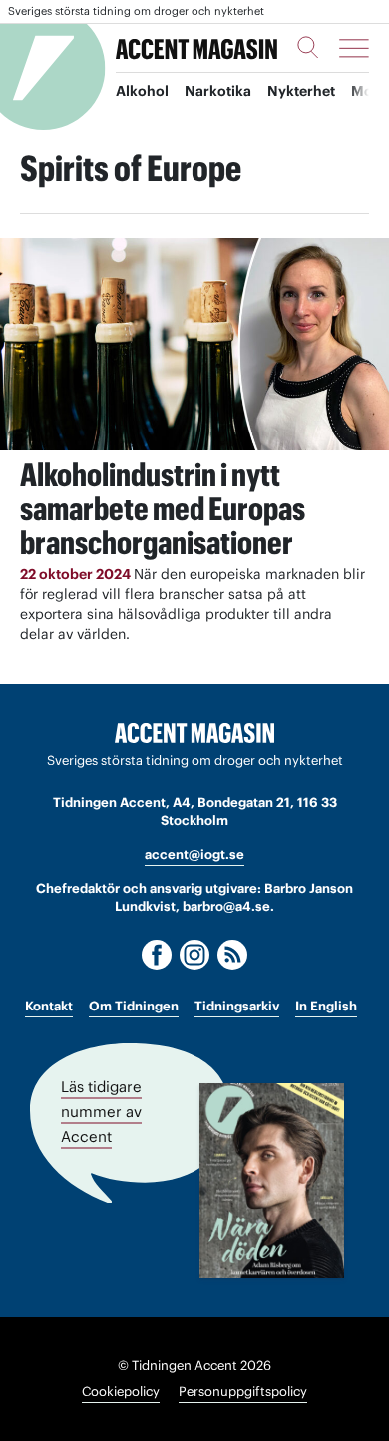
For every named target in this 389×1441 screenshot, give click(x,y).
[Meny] (354, 48)
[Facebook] (157, 955)
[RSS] (232, 955)
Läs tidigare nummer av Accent (101, 1111)
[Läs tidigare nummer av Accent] (271, 1180)
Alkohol (142, 91)
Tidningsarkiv (236, 1006)
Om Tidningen (134, 1006)
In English (326, 1006)
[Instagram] (194, 955)
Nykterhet (301, 91)
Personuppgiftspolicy (243, 1391)
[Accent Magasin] (196, 47)
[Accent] (194, 733)
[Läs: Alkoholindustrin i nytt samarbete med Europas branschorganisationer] (194, 344)
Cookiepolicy (121, 1391)
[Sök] (308, 47)
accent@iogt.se (194, 854)
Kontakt (49, 1006)
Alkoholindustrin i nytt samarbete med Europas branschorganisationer (162, 508)
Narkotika (218, 91)
